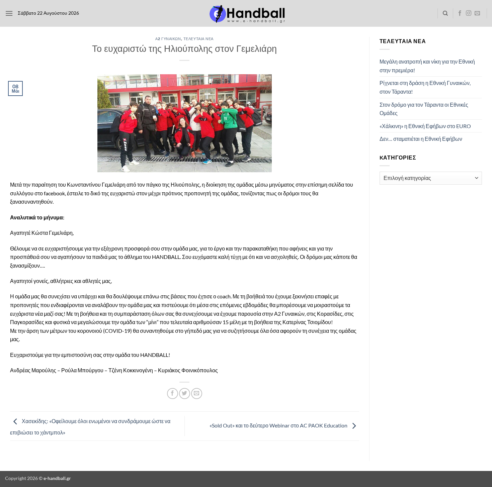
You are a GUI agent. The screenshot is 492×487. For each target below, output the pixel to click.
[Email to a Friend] (196, 393)
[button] (9, 13)
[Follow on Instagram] (468, 13)
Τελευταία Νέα (198, 38)
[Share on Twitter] (184, 393)
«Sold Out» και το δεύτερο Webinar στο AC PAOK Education (279, 425)
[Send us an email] (477, 13)
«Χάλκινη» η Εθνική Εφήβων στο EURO (425, 126)
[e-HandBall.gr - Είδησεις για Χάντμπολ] (246, 13)
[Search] (445, 13)
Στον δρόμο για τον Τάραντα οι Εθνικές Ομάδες (424, 108)
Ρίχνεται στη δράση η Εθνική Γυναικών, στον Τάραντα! (425, 87)
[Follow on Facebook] (460, 13)
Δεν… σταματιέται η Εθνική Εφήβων (421, 138)
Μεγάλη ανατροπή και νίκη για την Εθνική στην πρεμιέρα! (427, 65)
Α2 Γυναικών (168, 38)
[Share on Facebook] (172, 393)
